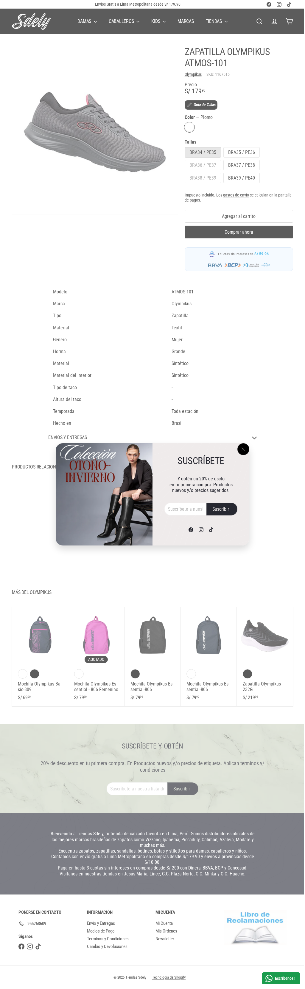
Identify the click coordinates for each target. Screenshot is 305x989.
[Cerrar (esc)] (241, 449)
